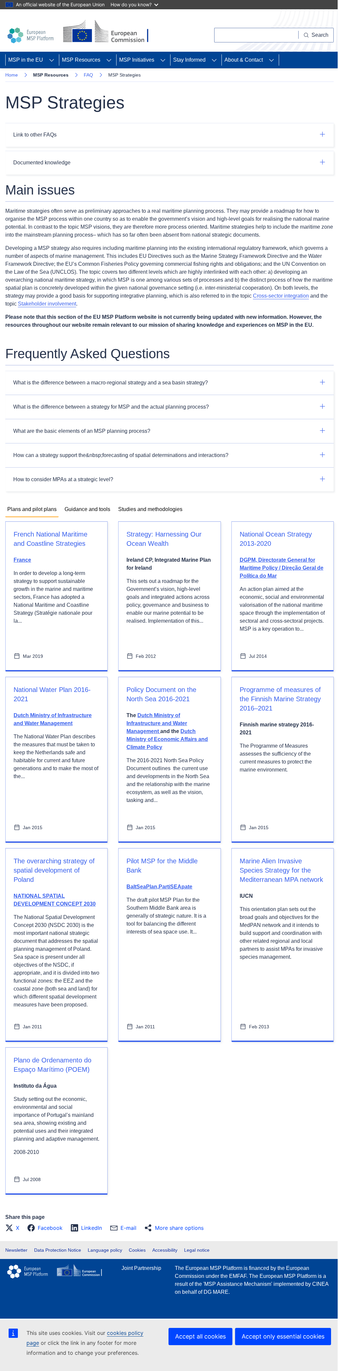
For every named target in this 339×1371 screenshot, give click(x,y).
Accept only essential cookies (283, 1336)
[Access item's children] (51, 60)
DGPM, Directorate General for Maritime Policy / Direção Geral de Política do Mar (281, 568)
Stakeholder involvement (47, 304)
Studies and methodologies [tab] (150, 509)
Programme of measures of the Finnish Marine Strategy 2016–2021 (280, 699)
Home (11, 75)
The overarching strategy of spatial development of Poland (54, 870)
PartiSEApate (175, 886)
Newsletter (16, 1250)
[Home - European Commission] (108, 32)
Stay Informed (189, 60)
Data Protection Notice (57, 1250)
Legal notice (197, 1250)
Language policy (105, 1250)
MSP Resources (81, 60)
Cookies (137, 1250)
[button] (14, 1228)
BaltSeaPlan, (142, 886)
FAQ (88, 75)
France (22, 560)
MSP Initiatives (136, 60)
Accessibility (164, 1250)
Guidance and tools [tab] (87, 509)
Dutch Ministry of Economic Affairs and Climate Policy (167, 739)
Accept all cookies (200, 1336)
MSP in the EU (25, 60)
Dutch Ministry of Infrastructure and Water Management (156, 723)
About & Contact (243, 60)
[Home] (31, 35)
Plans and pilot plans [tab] (32, 509)
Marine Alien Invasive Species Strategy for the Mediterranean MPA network (281, 870)
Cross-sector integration (281, 296)
